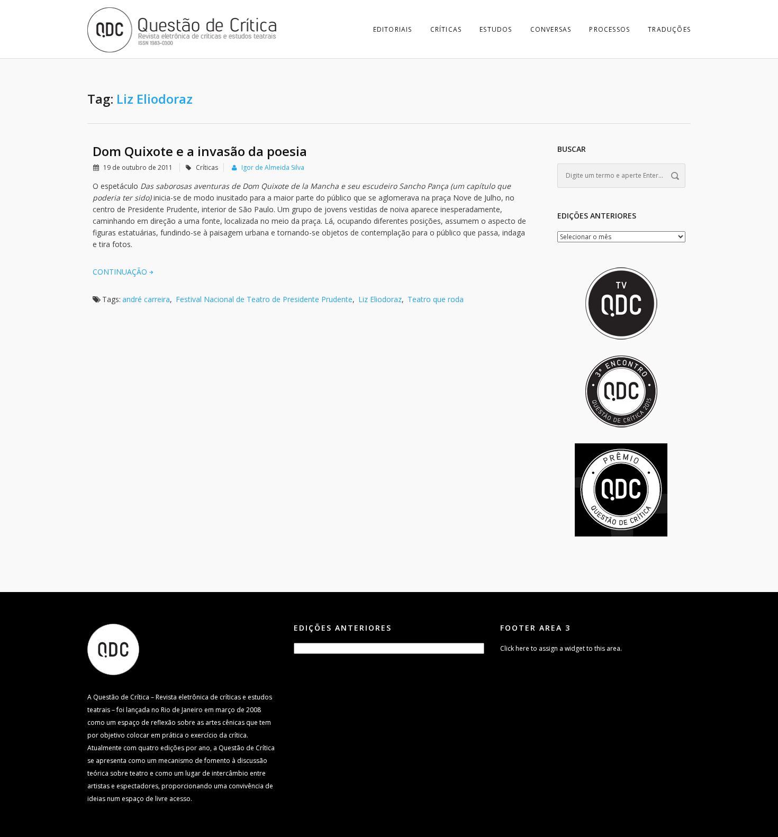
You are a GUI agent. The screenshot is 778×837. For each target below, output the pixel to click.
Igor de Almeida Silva (272, 167)
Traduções (669, 29)
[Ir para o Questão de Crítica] (113, 648)
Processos (609, 29)
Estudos (496, 29)
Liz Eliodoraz (380, 299)
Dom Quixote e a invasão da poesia (200, 151)
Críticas (446, 29)
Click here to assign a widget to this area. (561, 648)
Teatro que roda (436, 299)
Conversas (551, 29)
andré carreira (146, 299)
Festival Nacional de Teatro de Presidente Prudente (264, 299)
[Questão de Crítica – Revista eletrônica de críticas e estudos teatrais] (182, 29)
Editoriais (392, 29)
